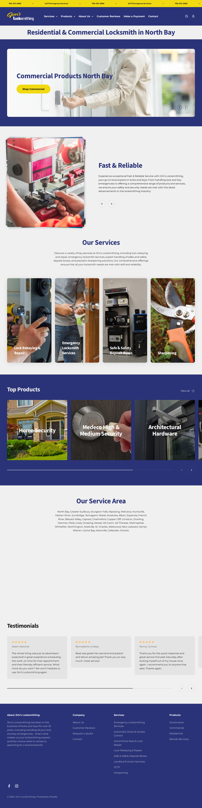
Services (49, 16)
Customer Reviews (108, 16)
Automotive (176, 722)
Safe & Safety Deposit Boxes (130, 756)
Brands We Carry (179, 739)
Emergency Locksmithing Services (129, 724)
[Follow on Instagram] (17, 786)
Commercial (176, 728)
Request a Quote (83, 733)
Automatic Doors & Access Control (129, 733)
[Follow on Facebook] (9, 786)
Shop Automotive (33, 89)
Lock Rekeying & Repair (128, 750)
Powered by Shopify (47, 796)
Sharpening (121, 772)
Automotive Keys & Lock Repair (128, 743)
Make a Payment (134, 16)
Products (66, 16)
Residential (176, 733)
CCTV (117, 767)
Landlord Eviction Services (129, 761)
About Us (84, 16)
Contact (153, 16)
